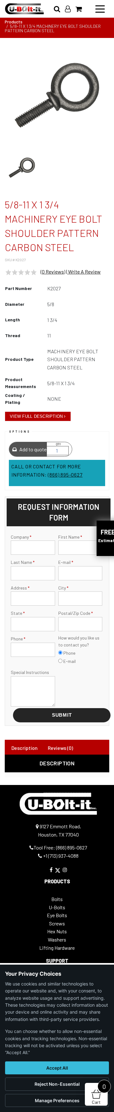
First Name (70, 537)
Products (13, 21)
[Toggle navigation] (100, 8)
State (18, 613)
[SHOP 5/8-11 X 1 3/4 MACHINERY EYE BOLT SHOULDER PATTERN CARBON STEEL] (57, 95)
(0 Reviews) (53, 272)
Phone (18, 638)
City (63, 587)
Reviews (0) (60, 748)
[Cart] (80, 9)
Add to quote (32, 449)
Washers (57, 939)
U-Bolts (57, 907)
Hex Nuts (57, 931)
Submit (62, 715)
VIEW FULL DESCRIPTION (36, 416)
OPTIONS (19, 431)
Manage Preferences (57, 1100)
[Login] (70, 9)
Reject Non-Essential (57, 1084)
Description (24, 748)
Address (20, 587)
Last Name (23, 562)
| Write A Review (83, 272)
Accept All (57, 1068)
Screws (57, 923)
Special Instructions (30, 672)
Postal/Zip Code (75, 613)
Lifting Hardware (57, 948)
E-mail (65, 562)
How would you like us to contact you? (78, 641)
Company (21, 537)
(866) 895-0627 (65, 475)
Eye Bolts (57, 915)
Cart (99, 1094)
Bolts (57, 899)
